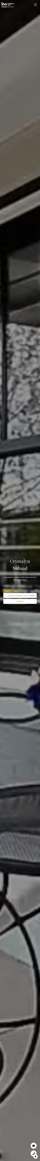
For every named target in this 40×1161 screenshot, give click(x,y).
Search (20, 601)
